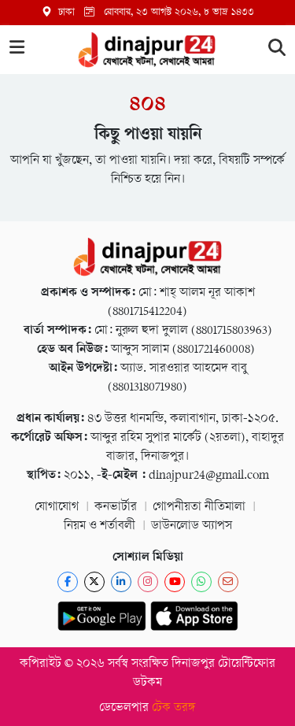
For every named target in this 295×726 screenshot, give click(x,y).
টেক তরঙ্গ (174, 708)
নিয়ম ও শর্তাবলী (99, 526)
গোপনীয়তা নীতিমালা (199, 507)
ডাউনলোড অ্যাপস (191, 526)
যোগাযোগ (57, 507)
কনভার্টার (115, 507)
